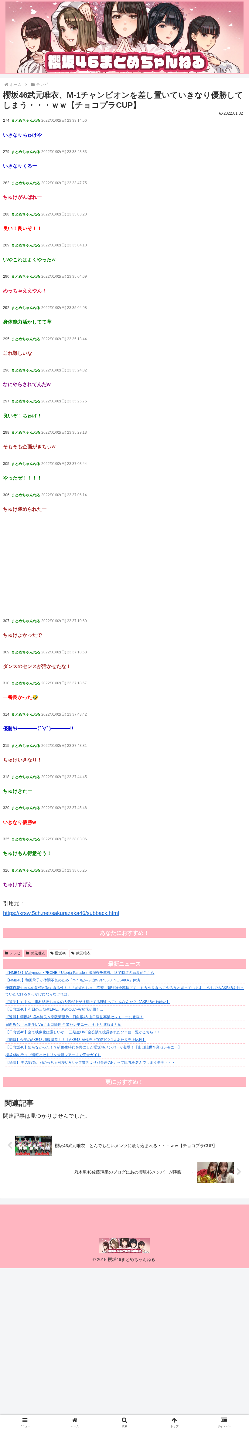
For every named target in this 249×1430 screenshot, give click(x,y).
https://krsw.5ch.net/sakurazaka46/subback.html (61, 913)
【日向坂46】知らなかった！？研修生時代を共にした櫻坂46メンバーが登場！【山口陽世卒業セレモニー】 (93, 1047)
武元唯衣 (38, 953)
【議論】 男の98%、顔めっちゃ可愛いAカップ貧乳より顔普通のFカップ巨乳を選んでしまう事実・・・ (90, 1062)
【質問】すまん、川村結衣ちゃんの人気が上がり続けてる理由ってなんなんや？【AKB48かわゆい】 (87, 1002)
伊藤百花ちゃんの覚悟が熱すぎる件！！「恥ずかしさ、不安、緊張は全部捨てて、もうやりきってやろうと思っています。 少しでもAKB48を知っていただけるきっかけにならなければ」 (124, 991)
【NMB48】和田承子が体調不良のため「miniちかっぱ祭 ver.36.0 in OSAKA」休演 (72, 980)
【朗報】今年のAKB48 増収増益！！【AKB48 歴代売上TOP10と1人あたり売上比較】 (75, 1040)
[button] (230, 1020)
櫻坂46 (60, 953)
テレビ (15, 953)
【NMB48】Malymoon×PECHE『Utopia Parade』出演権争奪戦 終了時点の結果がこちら (79, 973)
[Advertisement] (124, 565)
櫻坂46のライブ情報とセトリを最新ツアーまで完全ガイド (53, 1055)
